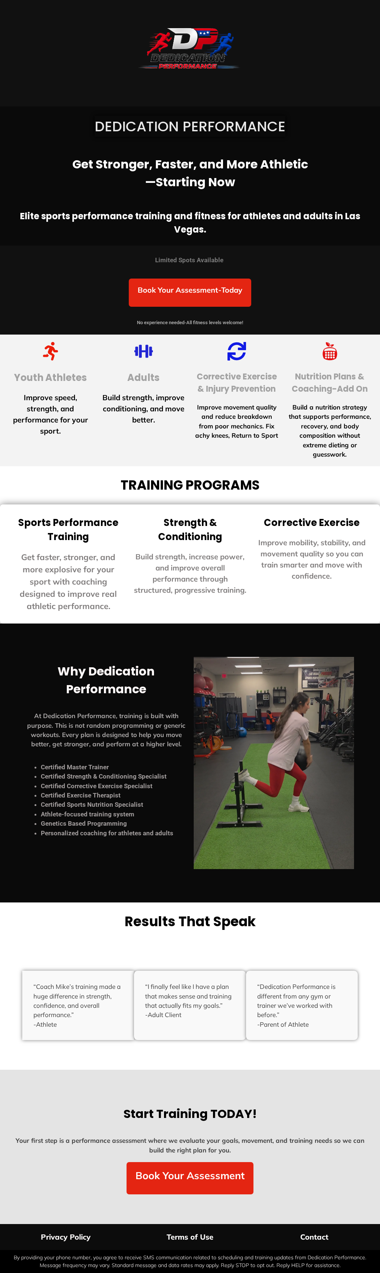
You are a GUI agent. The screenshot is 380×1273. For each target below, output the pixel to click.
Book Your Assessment (190, 1175)
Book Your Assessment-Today (190, 290)
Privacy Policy (66, 1236)
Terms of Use (190, 1236)
